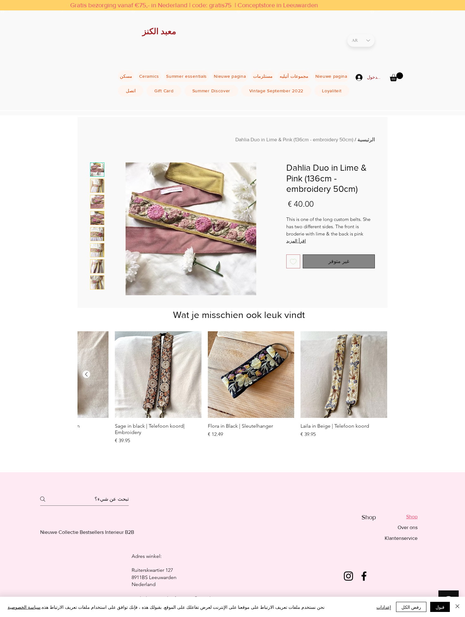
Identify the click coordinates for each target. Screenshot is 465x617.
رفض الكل (411, 607)
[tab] (401, 516)
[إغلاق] (457, 607)
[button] (396, 76)
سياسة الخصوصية (24, 607)
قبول (440, 607)
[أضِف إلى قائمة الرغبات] (293, 261)
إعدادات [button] (383, 607)
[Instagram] (348, 576)
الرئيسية (366, 139)
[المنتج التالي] (86, 374)
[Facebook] (364, 576)
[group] (233, 396)
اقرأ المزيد (296, 241)
